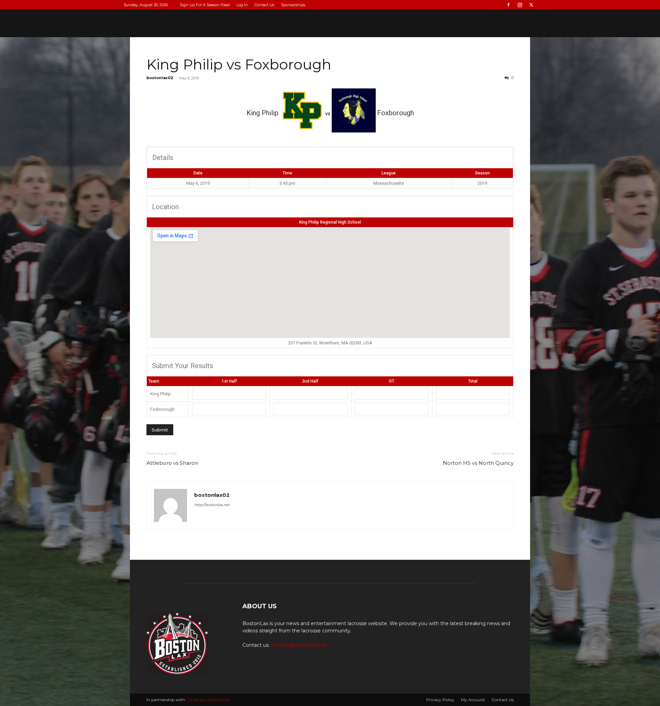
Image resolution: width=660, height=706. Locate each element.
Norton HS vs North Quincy (478, 463)
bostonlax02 (159, 77)
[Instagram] (520, 5)
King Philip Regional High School (330, 222)
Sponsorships (293, 4)
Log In (242, 4)
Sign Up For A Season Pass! (205, 4)
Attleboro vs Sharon (172, 463)
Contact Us (264, 4)
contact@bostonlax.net (299, 645)
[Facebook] (508, 5)
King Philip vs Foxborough (238, 64)
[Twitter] (531, 5)
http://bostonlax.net (212, 504)
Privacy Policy (440, 699)
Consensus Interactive (207, 699)
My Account (473, 699)
